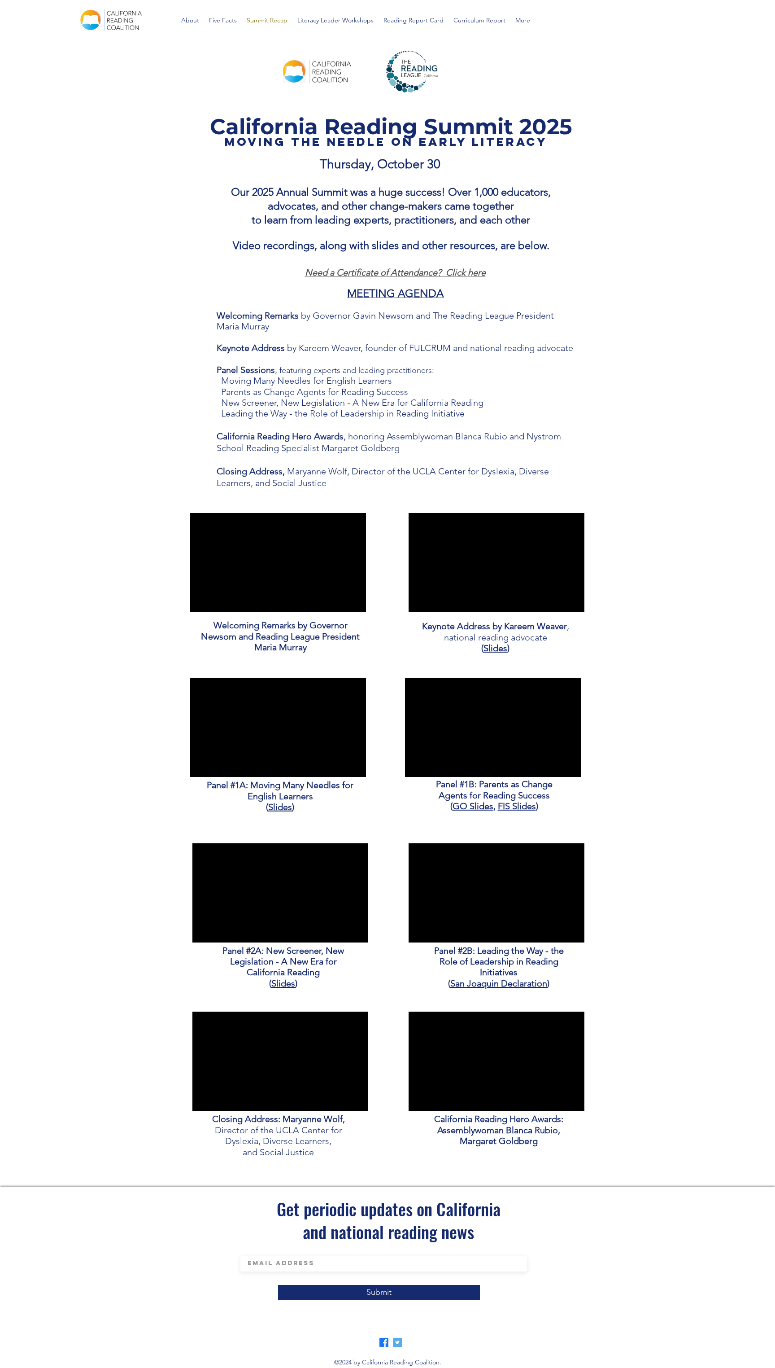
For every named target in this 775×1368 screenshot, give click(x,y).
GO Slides (473, 806)
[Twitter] (397, 1342)
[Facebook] (383, 1342)
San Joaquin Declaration (498, 983)
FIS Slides (517, 806)
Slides (280, 807)
